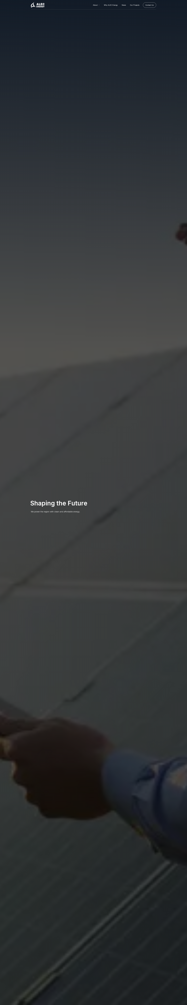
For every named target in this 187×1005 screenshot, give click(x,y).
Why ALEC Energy (111, 5)
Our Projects (134, 5)
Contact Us (149, 5)
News (124, 5)
